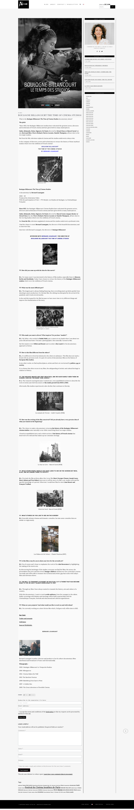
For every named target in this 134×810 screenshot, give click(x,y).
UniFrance (22, 622)
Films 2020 (68, 787)
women (64, 792)
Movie (55, 790)
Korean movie (35, 789)
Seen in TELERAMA (25, 625)
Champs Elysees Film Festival (37, 785)
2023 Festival (89, 118)
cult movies (54, 785)
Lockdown (88, 132)
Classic (88, 99)
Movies (60, 790)
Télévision (57, 792)
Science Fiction (90, 139)
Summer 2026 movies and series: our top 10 (98, 59)
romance (33, 792)
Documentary (89, 107)
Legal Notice (85, 804)
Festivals (63, 787)
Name (20, 748)
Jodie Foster (30, 789)
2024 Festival (89, 116)
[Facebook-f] (97, 51)
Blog (46, 4)
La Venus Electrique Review (94, 86)
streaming (40, 792)
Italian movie (25, 789)
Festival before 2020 (91, 127)
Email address (23, 706)
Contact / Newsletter (67, 4)
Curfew (88, 103)
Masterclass (45, 789)
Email (20, 754)
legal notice (50, 712)
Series (88, 141)
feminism (19, 787)
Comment (22, 730)
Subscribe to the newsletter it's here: (32, 700)
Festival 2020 (89, 123)
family (78, 785)
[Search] (112, 6)
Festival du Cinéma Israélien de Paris (42, 787)
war (77, 363)
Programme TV (25, 792)
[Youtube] (109, 4)
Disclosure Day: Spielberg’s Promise (96, 65)
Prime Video (20, 792)
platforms (79, 789)
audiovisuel (20, 785)
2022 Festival (89, 119)
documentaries (67, 785)
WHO (62, 792)
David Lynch (58, 785)
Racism (30, 792)
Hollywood (20, 790)
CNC (50, 785)
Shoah (36, 792)
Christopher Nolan (46, 785)
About (53, 4)
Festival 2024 (110, 804)
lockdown (40, 790)
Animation (88, 96)
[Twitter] (108, 4)
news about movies (68, 790)
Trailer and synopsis (25, 618)
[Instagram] (106, 4)
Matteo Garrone (50, 789)
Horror (88, 130)
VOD (60, 792)
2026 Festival (89, 112)
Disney (62, 785)
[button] (26, 695)
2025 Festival (89, 114)
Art (87, 98)
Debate (88, 105)
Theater (52, 792)
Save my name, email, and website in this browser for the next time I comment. (45, 766)
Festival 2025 (89, 125)
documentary (73, 785)
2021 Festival (89, 121)
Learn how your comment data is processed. (58, 774)
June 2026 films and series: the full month (98, 79)
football (72, 787)
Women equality (69, 792)
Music (87, 134)
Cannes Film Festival (27, 785)
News (87, 136)
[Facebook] (105, 4)
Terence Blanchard (46, 792)
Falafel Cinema (90, 110)
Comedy (88, 101)
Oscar (75, 790)
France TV (76, 787)
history (79, 787)
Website (20, 760)
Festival (23, 787)
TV (54, 792)
